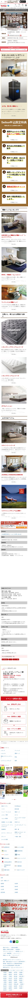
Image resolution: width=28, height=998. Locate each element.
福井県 (20, 978)
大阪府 (20, 982)
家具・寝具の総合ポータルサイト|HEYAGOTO (14, 961)
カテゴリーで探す (19, 970)
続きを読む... (14, 115)
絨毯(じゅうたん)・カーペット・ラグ (20, 832)
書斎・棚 (17, 829)
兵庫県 (4, 984)
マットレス (17, 750)
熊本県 (16, 886)
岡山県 (4, 986)
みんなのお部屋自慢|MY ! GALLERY (11, 965)
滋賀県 (10, 982)
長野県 (4, 980)
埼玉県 (4, 976)
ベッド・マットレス (6, 812)
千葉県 (10, 976)
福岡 (16, 760)
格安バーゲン (4, 806)
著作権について (19, 951)
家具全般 (17, 809)
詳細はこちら (14, 139)
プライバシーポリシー (8, 951)
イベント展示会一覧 (20, 8)
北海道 (4, 972)
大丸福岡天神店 (5, 534)
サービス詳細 (23, 49)
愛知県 (20, 980)
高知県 (4, 988)
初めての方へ (6, 947)
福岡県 (10, 988)
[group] (14, 772)
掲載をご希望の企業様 (8, 949)
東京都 (15, 976)
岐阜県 (10, 980)
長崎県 (20, 988)
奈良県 (10, 984)
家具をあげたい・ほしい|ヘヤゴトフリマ (12, 967)
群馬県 (20, 974)
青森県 (10, 972)
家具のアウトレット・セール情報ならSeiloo (8, 8)
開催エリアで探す (4, 970)
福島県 (10, 974)
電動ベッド (17, 753)
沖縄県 (16, 892)
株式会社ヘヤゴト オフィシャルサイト (12, 959)
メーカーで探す (12, 970)
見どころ (3, 49)
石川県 (15, 978)
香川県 (20, 986)
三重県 (4, 982)
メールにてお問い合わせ (15, 534)
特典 (10, 49)
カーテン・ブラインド (6, 833)
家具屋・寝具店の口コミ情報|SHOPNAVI (12, 963)
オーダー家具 (4, 839)
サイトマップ (15, 955)
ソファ (3, 809)
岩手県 (15, 972)
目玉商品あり (18, 806)
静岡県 (15, 980)
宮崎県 (16, 889)
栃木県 (15, 974)
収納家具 (3, 829)
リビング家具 (4, 818)
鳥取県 (21, 984)
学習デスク (17, 822)
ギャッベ (3, 836)
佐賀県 (16, 883)
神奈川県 (21, 976)
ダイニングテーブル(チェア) (20, 818)
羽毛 (16, 757)
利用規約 (18, 949)
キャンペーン (17, 953)
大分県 (10, 990)
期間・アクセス (17, 49)
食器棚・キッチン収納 (6, 822)
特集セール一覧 (6, 955)
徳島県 (15, 986)
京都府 (15, 982)
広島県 (10, 986)
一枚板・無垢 (18, 836)
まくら (16, 815)
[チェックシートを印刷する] (14, 525)
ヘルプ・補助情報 (7, 953)
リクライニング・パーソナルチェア (7, 825)
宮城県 (20, 972)
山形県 (4, 974)
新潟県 (4, 978)
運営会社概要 (14, 947)
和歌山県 (16, 984)
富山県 (10, 978)
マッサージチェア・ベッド (20, 825)
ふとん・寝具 (4, 815)
